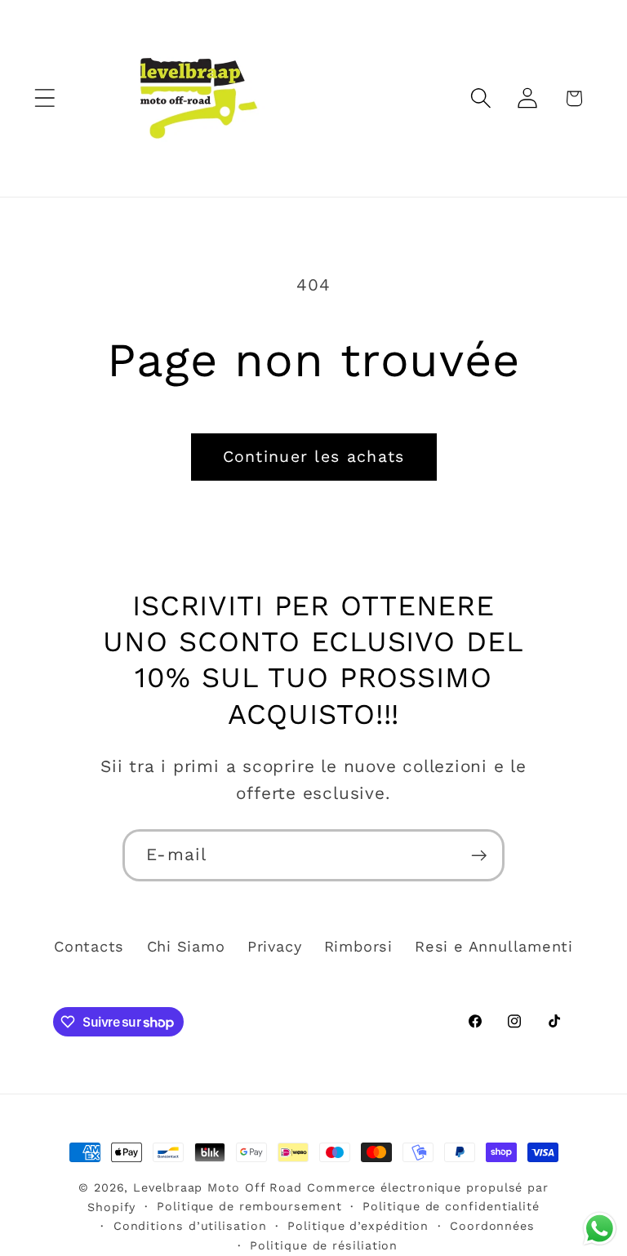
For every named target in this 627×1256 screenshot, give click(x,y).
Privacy (274, 946)
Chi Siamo (186, 946)
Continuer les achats (314, 456)
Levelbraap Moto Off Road (217, 1187)
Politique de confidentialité (450, 1206)
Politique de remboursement (249, 1206)
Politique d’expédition (358, 1225)
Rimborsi (358, 946)
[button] (44, 98)
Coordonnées (492, 1225)
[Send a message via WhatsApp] (599, 1228)
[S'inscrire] (479, 855)
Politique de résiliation (324, 1245)
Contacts (89, 946)
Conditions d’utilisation (190, 1225)
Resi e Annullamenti (494, 946)
